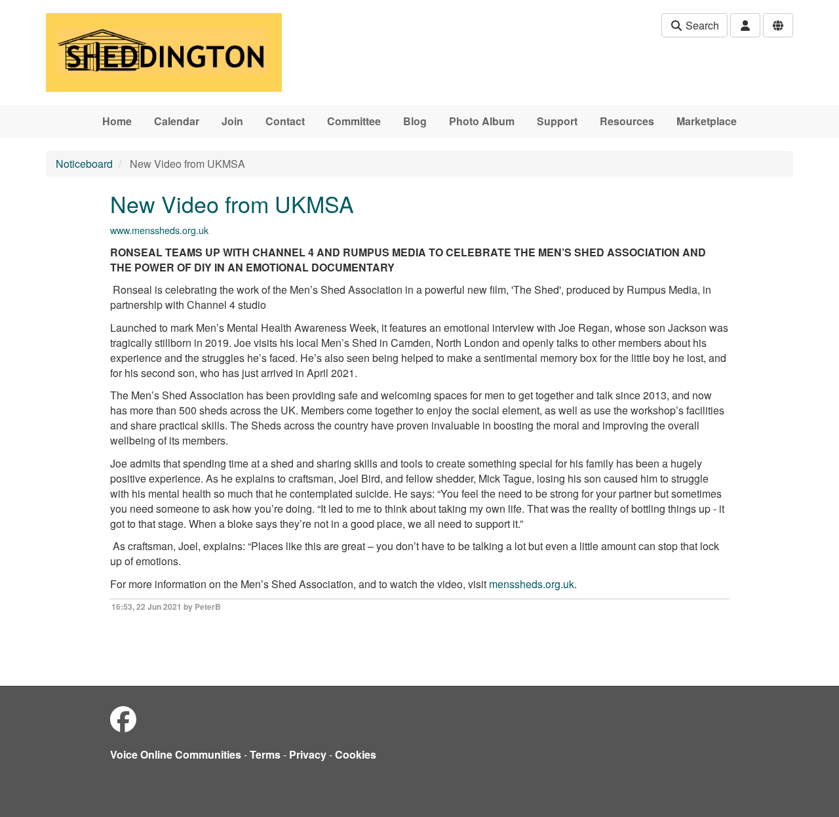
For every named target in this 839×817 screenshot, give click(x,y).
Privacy (307, 754)
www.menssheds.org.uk (159, 230)
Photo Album (482, 121)
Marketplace (706, 121)
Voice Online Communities (175, 754)
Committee (354, 121)
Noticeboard (84, 163)
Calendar (176, 121)
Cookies (355, 754)
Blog (415, 121)
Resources (627, 121)
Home (117, 121)
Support (557, 121)
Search (701, 25)
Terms (265, 754)
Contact (285, 121)
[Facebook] (123, 718)
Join (232, 121)
